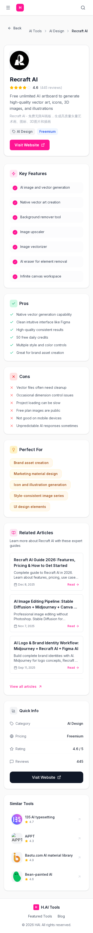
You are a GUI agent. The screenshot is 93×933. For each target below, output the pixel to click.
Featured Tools (40, 916)
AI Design (56, 31)
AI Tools (35, 31)
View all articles (23, 686)
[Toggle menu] (9, 7)
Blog (61, 916)
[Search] (84, 7)
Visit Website (27, 145)
